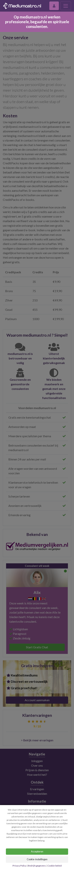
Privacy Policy (20, 865)
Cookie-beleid (54, 865)
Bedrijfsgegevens (37, 865)
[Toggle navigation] (65, 6)
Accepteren (37, 851)
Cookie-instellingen (37, 859)
